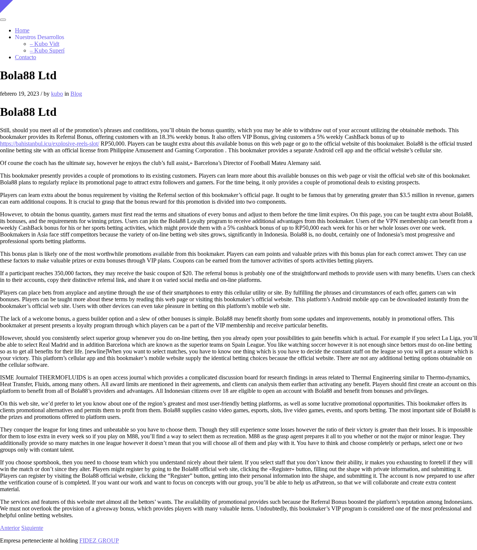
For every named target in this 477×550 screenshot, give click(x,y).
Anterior (10, 528)
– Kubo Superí (47, 50)
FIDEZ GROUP (99, 540)
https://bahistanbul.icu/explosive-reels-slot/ (49, 143)
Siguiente (32, 528)
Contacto (25, 57)
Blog (76, 93)
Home (22, 30)
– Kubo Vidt (44, 44)
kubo (57, 93)
